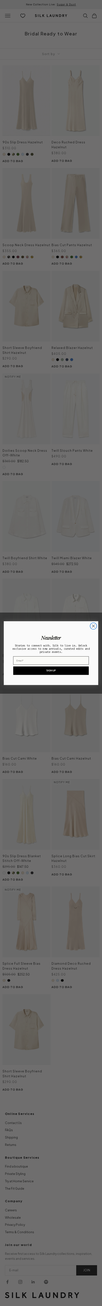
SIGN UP (50, 670)
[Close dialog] (93, 626)
